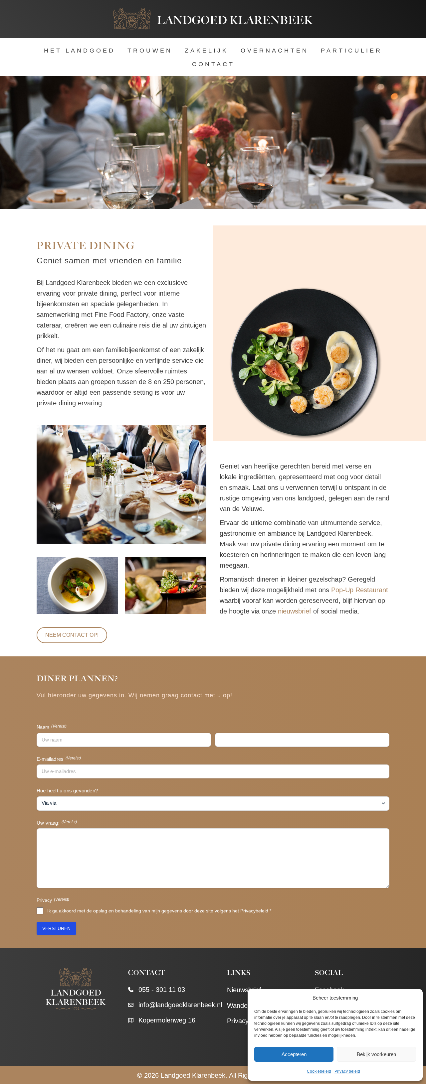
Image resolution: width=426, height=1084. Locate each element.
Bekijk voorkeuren (376, 1054)
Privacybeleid (254, 910)
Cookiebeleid (319, 1071)
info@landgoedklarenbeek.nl (180, 1005)
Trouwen (149, 50)
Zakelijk (206, 50)
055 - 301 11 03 (161, 989)
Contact (213, 64)
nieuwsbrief (294, 611)
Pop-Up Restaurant (359, 590)
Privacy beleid (347, 1071)
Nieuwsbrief (244, 990)
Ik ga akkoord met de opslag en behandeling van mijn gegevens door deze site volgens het (159, 910)
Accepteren (294, 1054)
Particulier (351, 50)
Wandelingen (246, 1005)
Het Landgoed (79, 50)
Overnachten (275, 50)
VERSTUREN (56, 928)
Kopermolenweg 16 (166, 1020)
